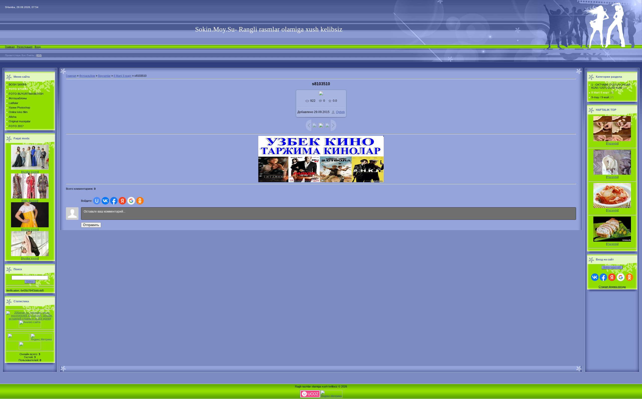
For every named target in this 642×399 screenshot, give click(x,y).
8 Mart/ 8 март (122, 75)
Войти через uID (612, 267)
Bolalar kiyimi (30, 229)
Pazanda (612, 143)
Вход (38, 46)
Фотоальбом (87, 75)
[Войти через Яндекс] (122, 201)
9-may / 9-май (600, 97)
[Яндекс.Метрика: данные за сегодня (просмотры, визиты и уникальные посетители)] (41, 337)
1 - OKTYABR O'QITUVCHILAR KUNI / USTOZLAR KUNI (610, 86)
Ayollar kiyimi (30, 171)
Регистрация (24, 46)
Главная (10, 46)
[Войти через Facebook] (114, 201)
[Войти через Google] (131, 201)
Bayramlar (104, 75)
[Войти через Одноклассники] (140, 201)
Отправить (91, 225)
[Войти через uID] (97, 201)
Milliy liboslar (29, 200)
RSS (39, 55)
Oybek (340, 112)
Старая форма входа (612, 286)
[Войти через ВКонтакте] (105, 201)
